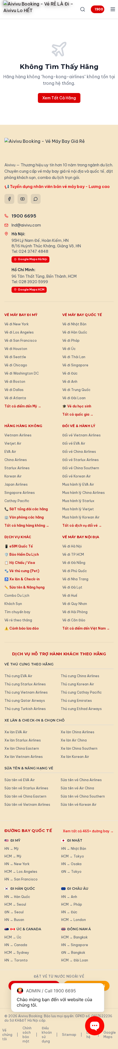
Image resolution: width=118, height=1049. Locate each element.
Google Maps (109, 1034)
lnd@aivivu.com (26, 225)
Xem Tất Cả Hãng (59, 97)
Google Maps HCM (31, 289)
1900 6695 (99, 9)
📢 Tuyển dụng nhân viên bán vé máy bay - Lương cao (57, 186)
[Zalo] (36, 199)
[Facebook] (9, 199)
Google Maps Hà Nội (32, 259)
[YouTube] (22, 199)
